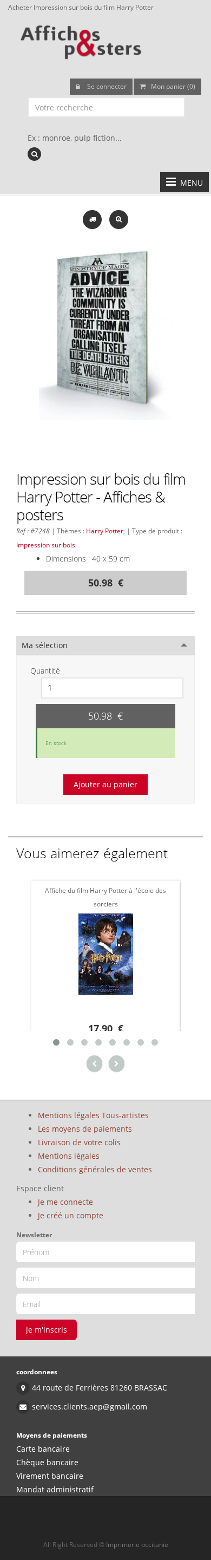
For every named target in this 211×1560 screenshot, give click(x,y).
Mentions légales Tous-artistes (93, 1115)
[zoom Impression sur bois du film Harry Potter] (119, 218)
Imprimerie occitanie (137, 1544)
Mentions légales (69, 1156)
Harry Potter (104, 530)
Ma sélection (45, 645)
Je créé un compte (70, 1215)
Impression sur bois (45, 544)
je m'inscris (46, 1329)
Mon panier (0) (173, 86)
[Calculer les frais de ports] (93, 218)
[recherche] (34, 154)
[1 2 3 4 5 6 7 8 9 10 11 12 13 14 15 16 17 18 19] (112, 688)
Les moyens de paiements (85, 1129)
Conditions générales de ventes (95, 1169)
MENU (189, 183)
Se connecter (106, 86)
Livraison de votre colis (79, 1142)
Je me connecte (65, 1202)
